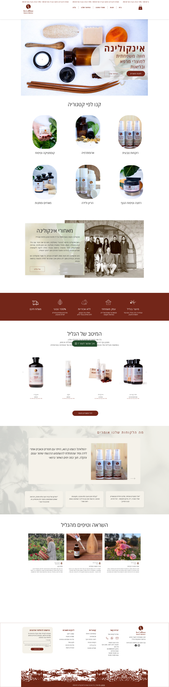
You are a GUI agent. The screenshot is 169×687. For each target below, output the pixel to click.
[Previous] (132, 478)
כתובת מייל (48, 640)
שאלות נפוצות (70, 636)
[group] (84, 375)
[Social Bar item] (136, 645)
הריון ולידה (87, 203)
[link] (140, 7)
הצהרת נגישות (70, 648)
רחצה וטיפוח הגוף (131, 203)
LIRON (103, 685)
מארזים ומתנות (43, 203)
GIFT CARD (70, 634)
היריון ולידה (93, 645)
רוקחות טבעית (130, 153)
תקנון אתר (71, 642)
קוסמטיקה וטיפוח (45, 153)
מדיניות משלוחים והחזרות (66, 639)
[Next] (126, 478)
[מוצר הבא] (23, 372)
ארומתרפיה (87, 153)
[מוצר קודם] (146, 372)
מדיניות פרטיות (69, 645)
